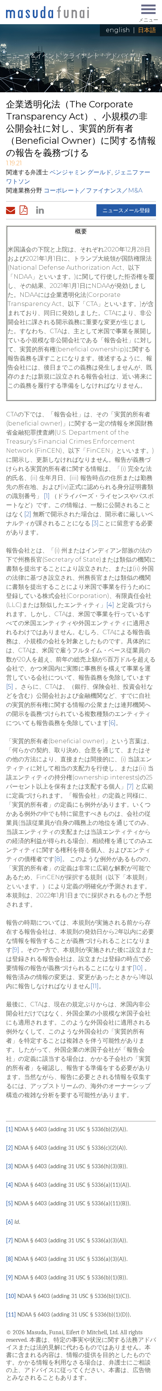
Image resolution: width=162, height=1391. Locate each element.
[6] (112, 723)
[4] (110, 605)
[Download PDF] (26, 210)
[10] (138, 968)
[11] (94, 986)
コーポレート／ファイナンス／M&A (93, 190)
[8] (58, 859)
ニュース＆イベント (33, 55)
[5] (9, 686)
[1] (47, 496)
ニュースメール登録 (126, 210)
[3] (95, 523)
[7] (130, 786)
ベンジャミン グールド (81, 172)
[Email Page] (12, 210)
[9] (15, 949)
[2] (27, 514)
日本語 (147, 30)
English (118, 30)
